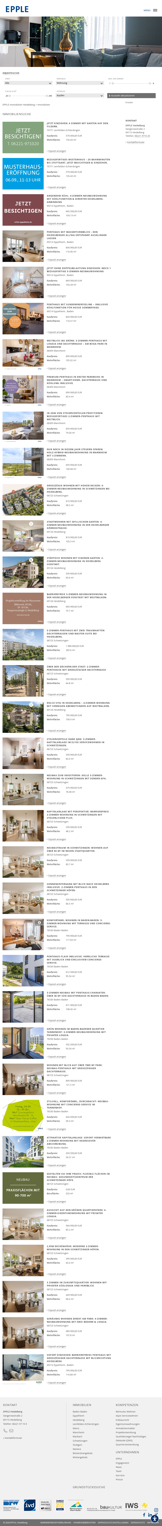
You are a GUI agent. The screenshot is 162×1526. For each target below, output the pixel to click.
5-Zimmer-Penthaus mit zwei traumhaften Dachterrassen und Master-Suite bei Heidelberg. (76, 633)
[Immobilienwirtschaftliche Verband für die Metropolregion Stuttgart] (136, 1510)
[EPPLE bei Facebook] (144, 1515)
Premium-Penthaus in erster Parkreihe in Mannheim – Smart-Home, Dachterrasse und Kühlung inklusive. (77, 380)
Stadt (7, 78)
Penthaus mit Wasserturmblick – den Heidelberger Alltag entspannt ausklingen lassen (77, 235)
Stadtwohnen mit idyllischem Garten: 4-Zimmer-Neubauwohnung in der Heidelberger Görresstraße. (78, 525)
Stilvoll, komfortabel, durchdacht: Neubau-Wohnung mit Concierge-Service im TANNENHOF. (78, 1104)
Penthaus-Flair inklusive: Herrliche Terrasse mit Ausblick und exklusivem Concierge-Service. (78, 959)
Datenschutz (138, 1522)
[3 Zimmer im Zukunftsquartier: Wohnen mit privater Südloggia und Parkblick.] (23, 1296)
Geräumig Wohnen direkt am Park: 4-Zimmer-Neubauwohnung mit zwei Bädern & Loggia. (77, 1320)
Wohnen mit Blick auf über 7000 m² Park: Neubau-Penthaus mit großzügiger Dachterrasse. (75, 1068)
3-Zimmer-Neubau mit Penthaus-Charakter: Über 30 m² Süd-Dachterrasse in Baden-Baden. (78, 994)
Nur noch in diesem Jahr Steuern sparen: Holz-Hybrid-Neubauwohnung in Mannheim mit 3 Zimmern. (77, 452)
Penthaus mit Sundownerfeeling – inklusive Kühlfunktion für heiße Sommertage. (77, 306)
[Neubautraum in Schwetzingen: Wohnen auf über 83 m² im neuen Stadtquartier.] (23, 862)
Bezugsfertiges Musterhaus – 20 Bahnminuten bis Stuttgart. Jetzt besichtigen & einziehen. (78, 161)
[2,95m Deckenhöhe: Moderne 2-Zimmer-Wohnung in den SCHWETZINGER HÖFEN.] (23, 1260)
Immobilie (61, 78)
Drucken (129, 102)
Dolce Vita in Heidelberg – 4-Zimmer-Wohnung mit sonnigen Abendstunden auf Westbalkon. (78, 704)
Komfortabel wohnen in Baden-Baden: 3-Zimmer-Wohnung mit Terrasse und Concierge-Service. (79, 923)
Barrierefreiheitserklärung (55, 1522)
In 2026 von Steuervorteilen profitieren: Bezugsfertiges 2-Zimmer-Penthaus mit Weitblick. (75, 416)
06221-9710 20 (142, 135)
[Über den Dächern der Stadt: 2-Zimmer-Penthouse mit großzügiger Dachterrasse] (23, 681)
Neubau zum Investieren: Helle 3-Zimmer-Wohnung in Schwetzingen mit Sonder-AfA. (77, 777)
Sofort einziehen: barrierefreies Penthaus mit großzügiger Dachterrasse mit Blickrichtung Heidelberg (79, 1358)
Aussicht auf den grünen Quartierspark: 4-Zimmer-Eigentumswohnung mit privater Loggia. (76, 1213)
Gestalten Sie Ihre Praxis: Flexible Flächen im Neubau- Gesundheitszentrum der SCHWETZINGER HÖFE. (78, 1177)
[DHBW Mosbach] (46, 1510)
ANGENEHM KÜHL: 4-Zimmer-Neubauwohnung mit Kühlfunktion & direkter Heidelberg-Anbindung (77, 198)
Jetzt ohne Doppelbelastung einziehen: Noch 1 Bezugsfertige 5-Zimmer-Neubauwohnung (79, 270)
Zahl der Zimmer (115, 78)
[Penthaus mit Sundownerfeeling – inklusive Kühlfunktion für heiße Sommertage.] (23, 318)
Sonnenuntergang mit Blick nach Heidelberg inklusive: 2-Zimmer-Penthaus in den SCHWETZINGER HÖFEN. (78, 887)
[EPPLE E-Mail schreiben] (11, 1431)
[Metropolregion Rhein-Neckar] (75, 1510)
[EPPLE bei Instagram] (156, 1511)
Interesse (61, 91)
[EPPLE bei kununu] (60, 1510)
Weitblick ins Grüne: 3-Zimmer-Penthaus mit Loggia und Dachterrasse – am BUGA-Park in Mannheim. (77, 343)
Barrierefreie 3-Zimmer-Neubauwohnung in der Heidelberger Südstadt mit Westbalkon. (77, 596)
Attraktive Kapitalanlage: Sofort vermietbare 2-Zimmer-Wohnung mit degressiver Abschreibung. (79, 1140)
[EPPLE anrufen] (5, 1431)
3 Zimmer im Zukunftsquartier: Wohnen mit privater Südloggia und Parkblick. (77, 1284)
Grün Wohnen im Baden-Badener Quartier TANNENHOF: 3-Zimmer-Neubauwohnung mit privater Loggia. (76, 1032)
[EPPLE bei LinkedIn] (150, 1515)
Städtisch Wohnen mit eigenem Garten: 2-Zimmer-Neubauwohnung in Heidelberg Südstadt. (75, 561)
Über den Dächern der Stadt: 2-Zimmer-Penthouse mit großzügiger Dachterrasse (76, 668)
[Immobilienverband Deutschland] (30, 1510)
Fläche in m (10, 91)
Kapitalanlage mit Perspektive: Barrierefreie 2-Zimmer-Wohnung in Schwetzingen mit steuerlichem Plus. (78, 814)
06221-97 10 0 (19, 1423)
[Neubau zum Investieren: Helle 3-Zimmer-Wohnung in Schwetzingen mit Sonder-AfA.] (23, 789)
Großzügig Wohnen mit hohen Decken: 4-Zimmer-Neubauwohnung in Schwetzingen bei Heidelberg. (78, 488)
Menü (147, 10)
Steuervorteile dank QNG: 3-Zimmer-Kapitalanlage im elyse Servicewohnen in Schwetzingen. (75, 742)
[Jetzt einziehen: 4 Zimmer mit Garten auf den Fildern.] (23, 137)
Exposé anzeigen (57, 150)
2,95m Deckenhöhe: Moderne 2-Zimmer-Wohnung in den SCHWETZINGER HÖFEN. (73, 1248)
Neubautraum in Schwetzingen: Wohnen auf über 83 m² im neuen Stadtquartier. (77, 849)
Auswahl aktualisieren (123, 95)
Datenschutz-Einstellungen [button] (113, 1522)
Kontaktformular (136, 142)
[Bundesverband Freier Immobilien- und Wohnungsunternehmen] (11, 1510)
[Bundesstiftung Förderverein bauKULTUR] (104, 1510)
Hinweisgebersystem (84, 1522)
